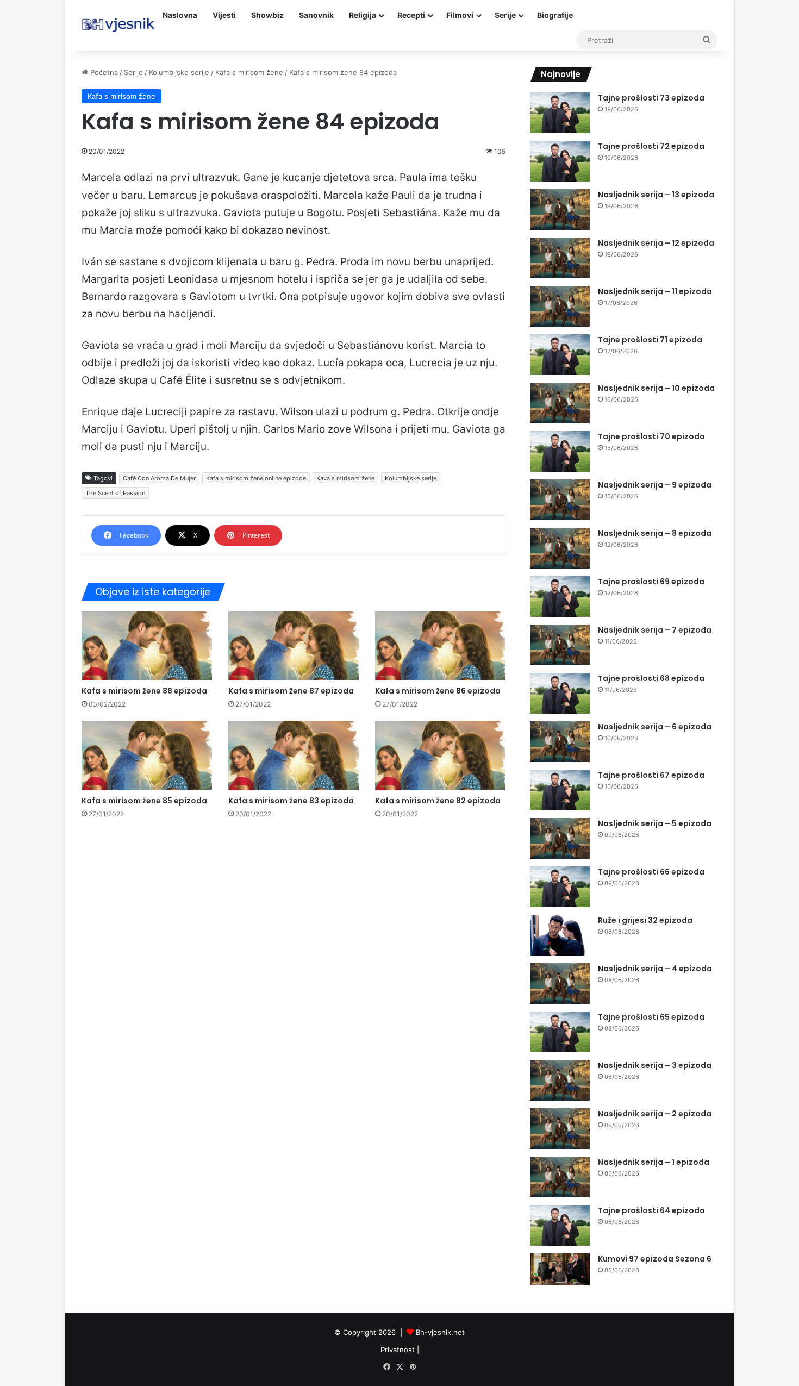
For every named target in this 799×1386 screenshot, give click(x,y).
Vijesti (224, 15)
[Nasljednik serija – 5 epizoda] (560, 838)
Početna (103, 72)
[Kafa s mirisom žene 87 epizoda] (293, 645)
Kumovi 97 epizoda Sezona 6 (654, 1258)
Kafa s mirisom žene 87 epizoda (291, 690)
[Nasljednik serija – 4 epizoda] (560, 983)
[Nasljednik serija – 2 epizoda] (560, 1128)
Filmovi (459, 15)
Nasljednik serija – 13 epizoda (656, 194)
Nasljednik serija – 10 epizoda (656, 388)
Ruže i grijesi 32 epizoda (645, 920)
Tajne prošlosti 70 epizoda (651, 436)
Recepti (411, 15)
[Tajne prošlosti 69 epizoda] (560, 596)
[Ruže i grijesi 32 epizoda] (560, 935)
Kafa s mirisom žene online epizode (256, 478)
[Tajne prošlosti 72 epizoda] (560, 161)
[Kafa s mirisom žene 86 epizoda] (440, 645)
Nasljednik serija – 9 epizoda (654, 484)
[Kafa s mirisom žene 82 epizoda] (440, 755)
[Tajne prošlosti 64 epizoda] (560, 1225)
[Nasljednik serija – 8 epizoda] (560, 548)
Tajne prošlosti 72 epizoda (651, 146)
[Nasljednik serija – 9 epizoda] (560, 499)
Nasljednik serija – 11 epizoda (655, 291)
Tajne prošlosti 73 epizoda (651, 97)
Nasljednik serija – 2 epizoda (654, 1113)
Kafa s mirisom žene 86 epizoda (438, 690)
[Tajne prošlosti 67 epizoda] (560, 790)
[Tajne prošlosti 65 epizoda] (560, 1032)
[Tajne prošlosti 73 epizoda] (560, 112)
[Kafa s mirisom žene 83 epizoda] (293, 755)
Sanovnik (316, 15)
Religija (362, 15)
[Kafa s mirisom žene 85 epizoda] (147, 755)
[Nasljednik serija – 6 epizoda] (560, 741)
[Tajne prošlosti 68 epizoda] (560, 693)
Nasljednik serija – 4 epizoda (655, 968)
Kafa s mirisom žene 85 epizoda (144, 800)
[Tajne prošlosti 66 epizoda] (560, 886)
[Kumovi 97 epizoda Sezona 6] (560, 1269)
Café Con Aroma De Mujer (159, 478)
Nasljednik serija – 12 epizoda (656, 243)
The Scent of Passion (115, 493)
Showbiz (267, 15)
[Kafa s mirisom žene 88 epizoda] (147, 645)
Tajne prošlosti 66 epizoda (651, 871)
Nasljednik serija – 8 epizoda (654, 533)
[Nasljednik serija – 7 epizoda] (560, 645)
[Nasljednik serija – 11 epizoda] (560, 306)
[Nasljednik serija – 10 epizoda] (560, 403)
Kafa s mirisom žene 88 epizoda (144, 690)
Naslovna (180, 15)
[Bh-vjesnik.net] (118, 25)
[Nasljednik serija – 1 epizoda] (560, 1177)
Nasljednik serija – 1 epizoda (653, 1162)
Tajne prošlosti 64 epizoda (651, 1210)
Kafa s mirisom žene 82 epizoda (438, 800)
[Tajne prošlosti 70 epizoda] (560, 451)
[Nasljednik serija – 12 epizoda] (560, 258)
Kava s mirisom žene (345, 478)
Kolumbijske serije (179, 72)
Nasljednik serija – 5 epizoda (654, 823)
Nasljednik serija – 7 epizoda (654, 630)
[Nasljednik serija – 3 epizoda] (560, 1080)
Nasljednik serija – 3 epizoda (654, 1065)
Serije (505, 15)
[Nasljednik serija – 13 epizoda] (560, 209)
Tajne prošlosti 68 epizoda (651, 678)
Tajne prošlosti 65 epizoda (651, 1017)
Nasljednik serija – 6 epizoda (654, 726)
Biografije (555, 15)
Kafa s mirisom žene (249, 72)
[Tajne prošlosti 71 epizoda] (560, 354)
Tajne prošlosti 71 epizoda (650, 339)
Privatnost (397, 1349)
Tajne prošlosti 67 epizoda (651, 775)
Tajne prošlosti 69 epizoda (651, 581)
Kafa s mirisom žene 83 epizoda (291, 800)
